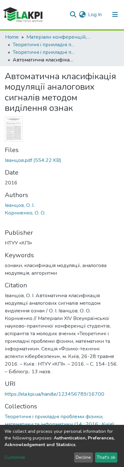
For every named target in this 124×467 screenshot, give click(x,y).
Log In (95, 14)
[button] (82, 14)
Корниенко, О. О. (25, 212)
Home (12, 37)
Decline (83, 457)
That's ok (106, 457)
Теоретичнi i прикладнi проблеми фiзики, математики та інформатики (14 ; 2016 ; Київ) (44, 52)
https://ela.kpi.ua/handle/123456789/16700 (54, 394)
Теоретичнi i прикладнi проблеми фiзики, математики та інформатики (44, 44)
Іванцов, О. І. (19, 205)
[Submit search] (73, 14)
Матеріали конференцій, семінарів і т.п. (58, 37)
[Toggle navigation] (115, 14)
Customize (14, 457)
